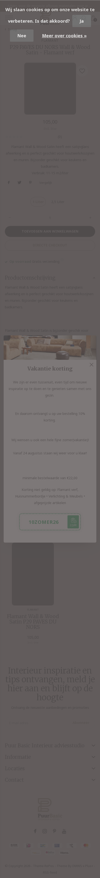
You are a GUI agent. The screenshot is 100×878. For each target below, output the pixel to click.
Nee (21, 36)
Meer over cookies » (64, 36)
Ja (82, 21)
